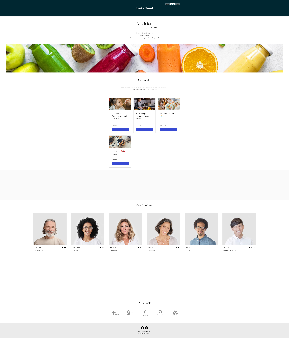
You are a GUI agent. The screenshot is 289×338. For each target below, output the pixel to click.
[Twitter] (63, 247)
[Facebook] (60, 247)
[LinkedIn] (65, 247)
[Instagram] (142, 327)
